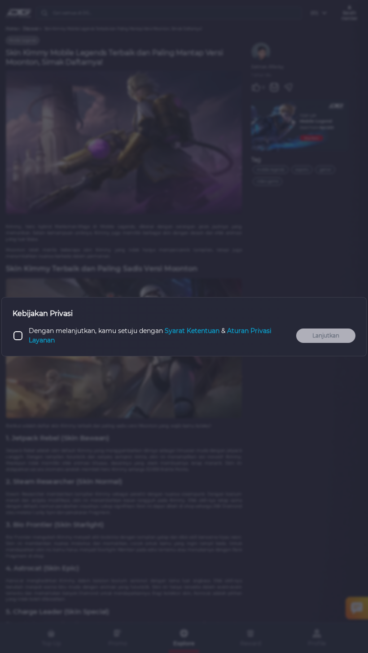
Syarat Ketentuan (192, 331)
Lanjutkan (325, 335)
